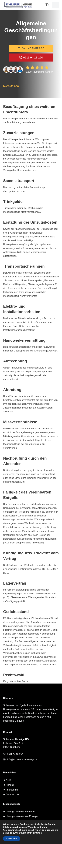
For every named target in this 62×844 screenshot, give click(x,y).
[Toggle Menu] (55, 5)
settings (37, 832)
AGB (8, 780)
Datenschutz (12, 794)
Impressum (12, 789)
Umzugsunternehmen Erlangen (22, 816)
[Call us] (48, 4)
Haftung (10, 784)
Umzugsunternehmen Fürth (20, 811)
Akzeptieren (11, 839)
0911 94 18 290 (15, 754)
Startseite (8, 85)
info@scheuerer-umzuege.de (22, 759)
